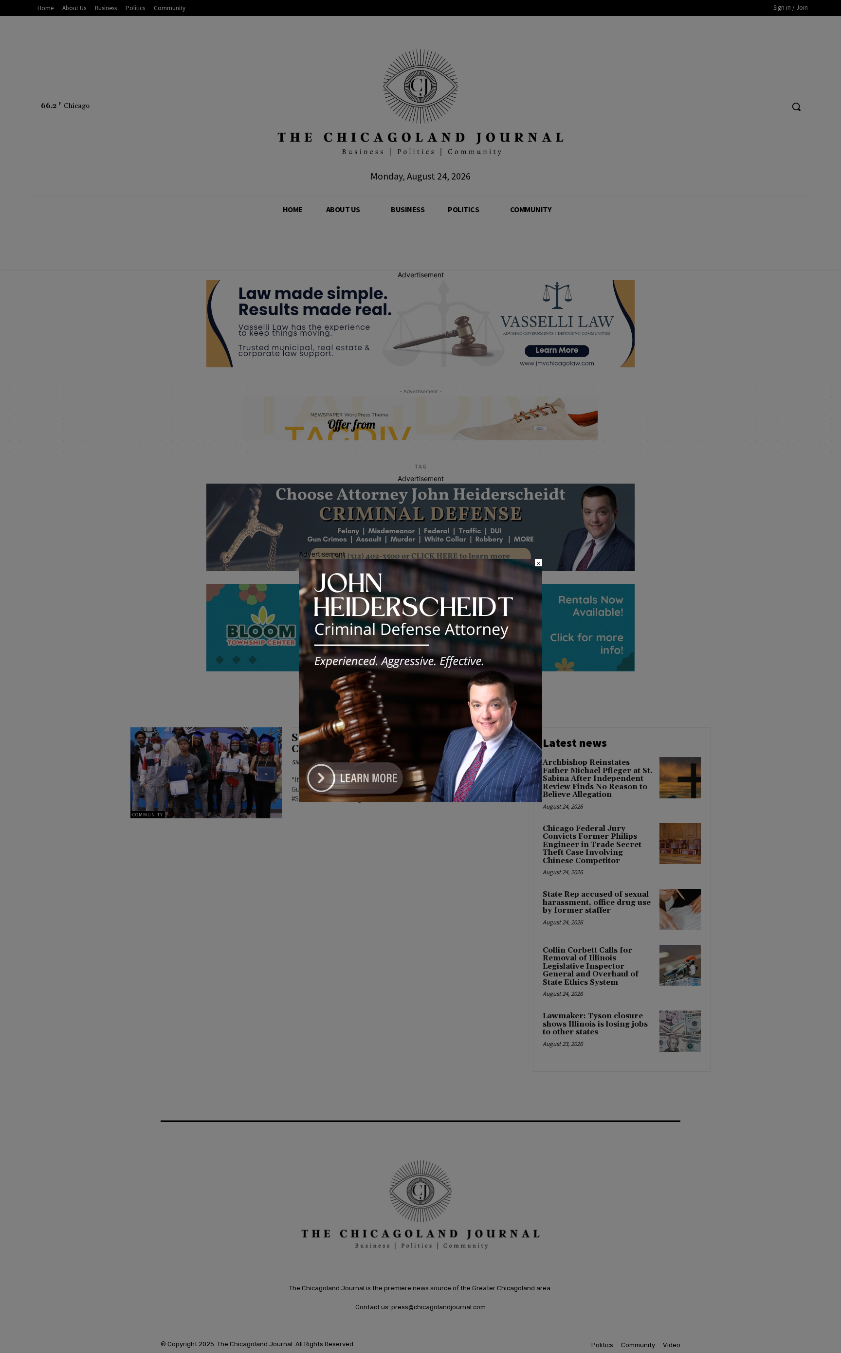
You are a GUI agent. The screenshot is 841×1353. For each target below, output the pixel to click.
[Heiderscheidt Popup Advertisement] (420, 799)
